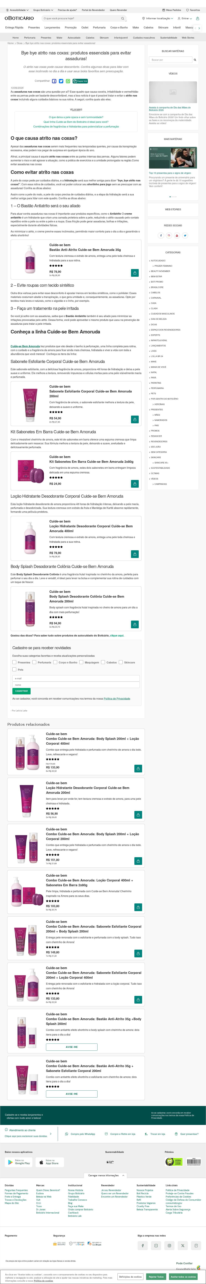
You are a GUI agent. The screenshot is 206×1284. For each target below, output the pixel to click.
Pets (20, 669)
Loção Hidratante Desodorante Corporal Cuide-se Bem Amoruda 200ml (87, 787)
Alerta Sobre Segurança (178, 1209)
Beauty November (160, 271)
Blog (70, 1203)
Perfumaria (99, 27)
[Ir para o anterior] (195, 28)
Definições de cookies (130, 1276)
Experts (155, 335)
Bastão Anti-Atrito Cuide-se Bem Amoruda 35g (85, 247)
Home (16, 37)
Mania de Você (158, 367)
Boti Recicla (143, 1193)
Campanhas (160, 484)
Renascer (156, 436)
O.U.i (38, 1203)
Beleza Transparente (147, 1209)
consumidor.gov (174, 1203)
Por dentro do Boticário (164, 398)
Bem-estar (156, 276)
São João (156, 446)
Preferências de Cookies (178, 1196)
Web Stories (188, 37)
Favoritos (195, 10)
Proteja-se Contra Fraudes (179, 1193)
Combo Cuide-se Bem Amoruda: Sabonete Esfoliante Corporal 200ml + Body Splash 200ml (93, 926)
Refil (139, 1199)
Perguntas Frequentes (16, 1190)
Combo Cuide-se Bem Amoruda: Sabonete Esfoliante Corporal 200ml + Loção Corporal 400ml (93, 972)
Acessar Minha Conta (184, 18)
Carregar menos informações (103, 1175)
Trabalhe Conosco (77, 1199)
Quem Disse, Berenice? (48, 1190)
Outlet (84, 27)
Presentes (34, 27)
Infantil (177, 27)
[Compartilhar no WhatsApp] (68, 81)
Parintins (156, 382)
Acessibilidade (18, 10)
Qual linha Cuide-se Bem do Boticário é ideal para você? (76, 121)
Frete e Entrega (13, 1196)
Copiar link (82, 81)
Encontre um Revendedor (114, 1196)
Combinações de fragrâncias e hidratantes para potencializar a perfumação (76, 126)
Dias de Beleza (159, 319)
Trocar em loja (157, 1134)
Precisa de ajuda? (67, 10)
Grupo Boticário (41, 10)
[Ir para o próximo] (199, 28)
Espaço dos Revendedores (165, 329)
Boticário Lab (75, 1215)
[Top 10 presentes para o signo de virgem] (173, 158)
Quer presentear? (189, 1134)
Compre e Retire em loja (122, 1134)
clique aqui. (117, 635)
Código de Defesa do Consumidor (183, 1199)
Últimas (155, 473)
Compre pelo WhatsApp (83, 1134)
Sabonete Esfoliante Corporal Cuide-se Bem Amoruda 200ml (90, 391)
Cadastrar (21, 691)
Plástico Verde (144, 1196)
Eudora (40, 1193)
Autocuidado (74, 37)
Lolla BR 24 (157, 356)
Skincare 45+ (161, 462)
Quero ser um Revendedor (115, 1193)
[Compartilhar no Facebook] (54, 81)
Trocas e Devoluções (15, 1199)
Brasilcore (157, 287)
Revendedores (159, 441)
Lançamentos (52, 27)
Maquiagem (92, 662)
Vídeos (154, 478)
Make (136, 27)
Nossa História (75, 1190)
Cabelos (148, 27)
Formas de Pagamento (16, 1193)
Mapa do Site (12, 1203)
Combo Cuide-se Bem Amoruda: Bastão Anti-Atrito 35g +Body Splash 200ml (93, 1019)
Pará (153, 377)
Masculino (191, 27)
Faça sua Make (76, 1206)
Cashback (73, 1212)
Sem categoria (159, 452)
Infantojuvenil (121, 37)
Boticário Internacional (47, 1212)
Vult (38, 1199)
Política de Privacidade (117, 698)
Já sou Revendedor (111, 1190)
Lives (153, 350)
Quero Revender (118, 10)
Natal (154, 372)
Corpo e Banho (119, 27)
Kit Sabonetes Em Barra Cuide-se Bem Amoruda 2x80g (91, 459)
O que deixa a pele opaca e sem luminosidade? (76, 117)
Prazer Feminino (163, 265)
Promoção (71, 27)
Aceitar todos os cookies (183, 1276)
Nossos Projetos (145, 1190)
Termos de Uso (173, 1206)
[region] (103, 1277)
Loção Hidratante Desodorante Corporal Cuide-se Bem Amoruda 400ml (91, 526)
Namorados (160, 420)
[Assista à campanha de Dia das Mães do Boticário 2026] (173, 92)
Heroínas (159, 404)
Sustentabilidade (168, 37)
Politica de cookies (43, 1280)
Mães (157, 414)
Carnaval (156, 297)
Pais (156, 425)
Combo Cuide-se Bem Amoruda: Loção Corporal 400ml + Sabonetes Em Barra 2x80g (89, 880)
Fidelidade (73, 1196)
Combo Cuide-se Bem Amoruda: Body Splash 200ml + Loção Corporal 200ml (92, 834)
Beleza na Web (44, 1196)
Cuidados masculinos (144, 37)
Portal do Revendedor (93, 10)
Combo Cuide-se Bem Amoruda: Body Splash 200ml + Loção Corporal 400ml (92, 738)
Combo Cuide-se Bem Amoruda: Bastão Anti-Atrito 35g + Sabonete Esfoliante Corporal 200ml (89, 1066)
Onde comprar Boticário (80, 1209)
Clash (154, 308)
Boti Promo (157, 281)
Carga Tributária (174, 1212)
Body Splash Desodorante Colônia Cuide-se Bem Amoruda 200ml (86, 596)
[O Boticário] (19, 18)
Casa (153, 303)
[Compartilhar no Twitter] (61, 81)
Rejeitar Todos (156, 1276)
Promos (155, 430)
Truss (39, 1206)
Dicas (154, 324)
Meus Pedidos (173, 10)
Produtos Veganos (146, 1203)
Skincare (163, 27)
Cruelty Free (143, 1206)
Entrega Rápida (14, 27)
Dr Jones (40, 1209)
